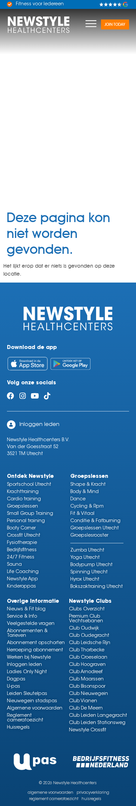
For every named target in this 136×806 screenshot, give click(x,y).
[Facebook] (10, 396)
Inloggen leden (39, 424)
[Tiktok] (47, 396)
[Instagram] (22, 396)
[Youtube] (35, 396)
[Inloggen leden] (11, 424)
